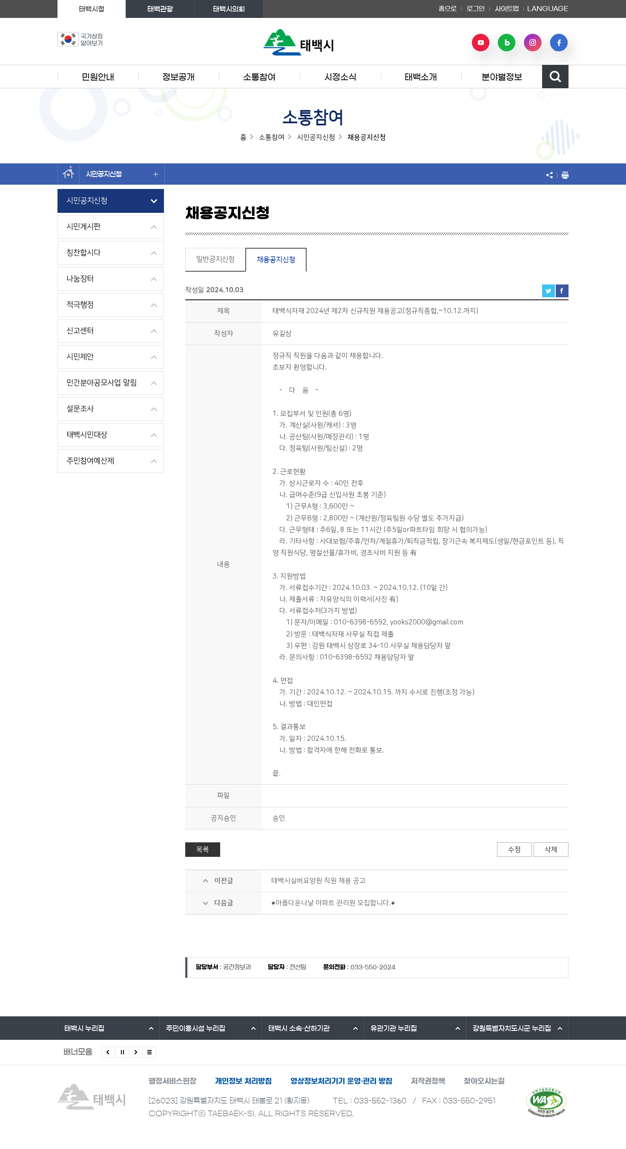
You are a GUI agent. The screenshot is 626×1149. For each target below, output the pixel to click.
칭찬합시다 (83, 253)
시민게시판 (83, 227)
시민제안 (80, 357)
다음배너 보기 (136, 1052)
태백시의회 (229, 9)
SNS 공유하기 (551, 174)
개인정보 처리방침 (243, 1081)
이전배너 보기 (108, 1052)
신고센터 (80, 331)
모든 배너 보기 (149, 1052)
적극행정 (80, 305)
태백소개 (421, 77)
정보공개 (178, 77)
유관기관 (393, 1028)
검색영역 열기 (555, 76)
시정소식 (340, 77)
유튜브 (481, 43)
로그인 (476, 9)
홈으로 (448, 9)
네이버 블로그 (507, 43)
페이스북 (559, 43)
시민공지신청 (103, 174)
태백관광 (160, 9)
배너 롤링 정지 (122, 1052)
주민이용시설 (195, 1028)
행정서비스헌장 (172, 1081)
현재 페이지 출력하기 (563, 174)
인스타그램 (533, 43)
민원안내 (98, 77)
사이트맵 (507, 9)
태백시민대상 (86, 435)
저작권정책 (428, 1081)
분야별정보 (502, 77)
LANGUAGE (548, 6)
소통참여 (259, 77)
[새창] (546, 1102)
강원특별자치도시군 (512, 1028)
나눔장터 (80, 279)
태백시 (84, 1028)
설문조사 (80, 409)
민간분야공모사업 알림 (101, 383)
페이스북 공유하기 (562, 290)
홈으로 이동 (68, 174)
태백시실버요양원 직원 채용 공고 (318, 881)
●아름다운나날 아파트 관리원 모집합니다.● (333, 903)
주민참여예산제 (90, 461)
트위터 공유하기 (548, 290)
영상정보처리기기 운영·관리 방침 (341, 1081)
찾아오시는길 (484, 1081)
